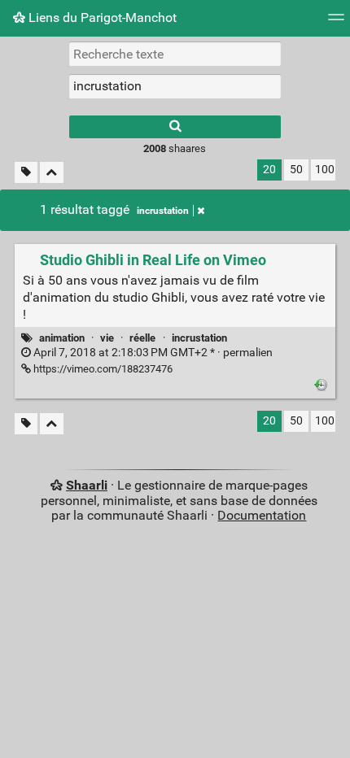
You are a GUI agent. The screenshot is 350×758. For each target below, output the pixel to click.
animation (62, 338)
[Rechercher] (175, 126)
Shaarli (86, 485)
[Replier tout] (51, 173)
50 (296, 169)
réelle (142, 338)
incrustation (163, 210)
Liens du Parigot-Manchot (101, 17)
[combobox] (175, 86)
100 (325, 169)
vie (107, 338)
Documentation (261, 515)
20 (269, 169)
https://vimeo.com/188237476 (102, 369)
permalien (152, 352)
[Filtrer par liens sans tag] (26, 173)
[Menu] (336, 22)
